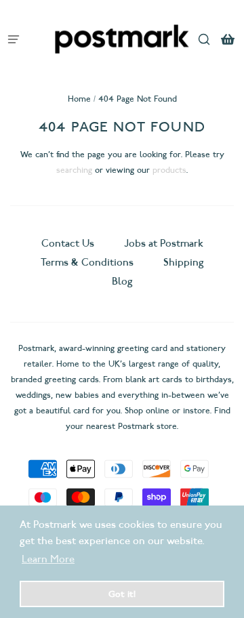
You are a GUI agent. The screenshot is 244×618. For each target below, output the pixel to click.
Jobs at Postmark (163, 243)
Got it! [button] (122, 593)
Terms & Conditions (87, 262)
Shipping (183, 262)
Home (79, 99)
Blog (122, 281)
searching (74, 170)
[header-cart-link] (227, 39)
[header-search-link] (204, 39)
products (169, 170)
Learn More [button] (48, 559)
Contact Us (69, 243)
